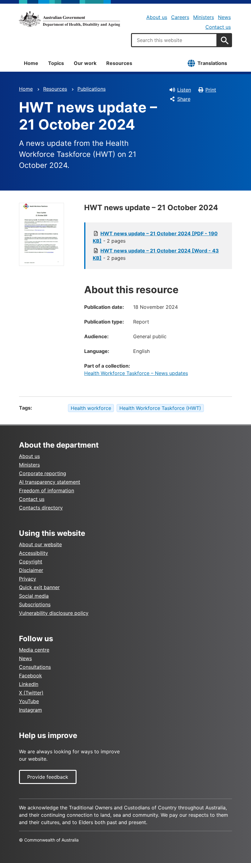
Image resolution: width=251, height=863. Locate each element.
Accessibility (33, 553)
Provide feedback (47, 777)
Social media (34, 596)
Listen (184, 90)
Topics (56, 63)
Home (31, 63)
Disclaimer (31, 570)
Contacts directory (41, 508)
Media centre (34, 650)
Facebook (30, 675)
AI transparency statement (49, 482)
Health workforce (91, 408)
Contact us (218, 27)
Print (210, 90)
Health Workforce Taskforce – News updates (136, 373)
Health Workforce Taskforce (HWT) (160, 408)
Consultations (35, 667)
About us (156, 17)
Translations (212, 63)
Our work (85, 63)
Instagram (30, 710)
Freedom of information (46, 490)
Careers (180, 17)
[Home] (69, 19)
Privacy (27, 579)
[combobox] (174, 40)
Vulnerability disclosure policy (53, 613)
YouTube (29, 701)
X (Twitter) (31, 693)
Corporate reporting (42, 473)
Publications (91, 89)
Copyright (30, 561)
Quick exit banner (39, 587)
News (224, 17)
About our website (40, 544)
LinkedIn (28, 684)
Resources (119, 63)
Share (183, 99)
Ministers (203, 17)
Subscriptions (35, 604)
